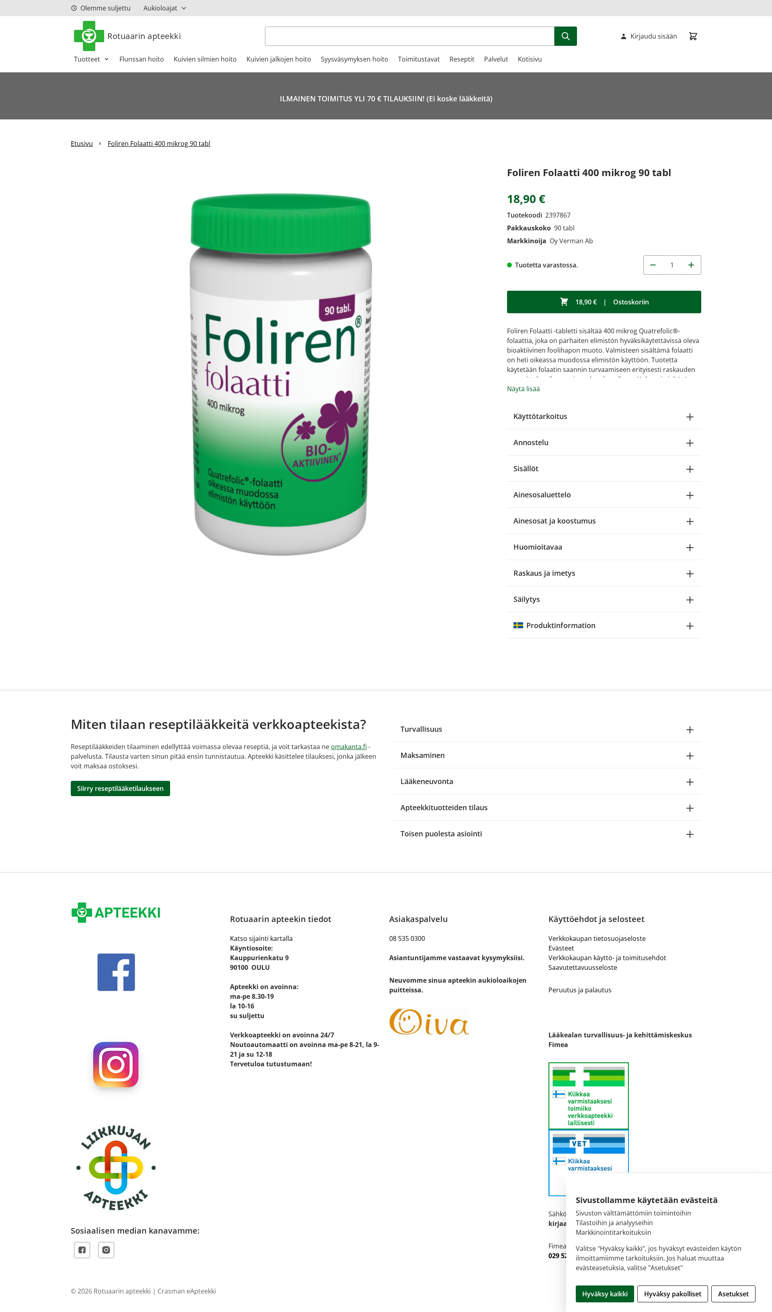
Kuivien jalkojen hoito (278, 59)
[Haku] (565, 36)
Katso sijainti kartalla (261, 938)
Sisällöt (525, 468)
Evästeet (561, 948)
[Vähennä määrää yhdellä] (653, 265)
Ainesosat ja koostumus (554, 521)
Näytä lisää (523, 388)
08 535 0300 (407, 938)
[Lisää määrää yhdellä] (691, 265)
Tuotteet (87, 59)
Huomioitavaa (537, 547)
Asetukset (733, 1293)
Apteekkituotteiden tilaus (444, 807)
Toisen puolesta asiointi (441, 833)
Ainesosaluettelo (542, 494)
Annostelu (530, 442)
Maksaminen (422, 755)
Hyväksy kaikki (605, 1293)
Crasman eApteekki (187, 1291)
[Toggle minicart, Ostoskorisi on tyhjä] (693, 36)
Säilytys (526, 599)
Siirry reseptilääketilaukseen (120, 788)
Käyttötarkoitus (540, 416)
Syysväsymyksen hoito (354, 59)
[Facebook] (82, 1250)
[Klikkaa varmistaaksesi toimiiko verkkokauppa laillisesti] (624, 1129)
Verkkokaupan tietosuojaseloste (597, 938)
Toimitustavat (419, 59)
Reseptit (462, 59)
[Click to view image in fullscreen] (281, 374)
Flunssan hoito (141, 59)
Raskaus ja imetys (544, 573)
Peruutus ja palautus (580, 990)
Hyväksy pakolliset (672, 1293)
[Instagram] (106, 1250)
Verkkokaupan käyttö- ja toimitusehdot (607, 957)
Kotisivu (530, 59)
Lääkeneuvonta (426, 781)
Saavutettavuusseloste (582, 967)
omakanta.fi (349, 746)
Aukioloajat (160, 8)
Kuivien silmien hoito (205, 59)
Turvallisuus (421, 729)
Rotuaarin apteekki (144, 36)
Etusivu (82, 143)
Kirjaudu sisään (653, 36)
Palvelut (496, 59)
